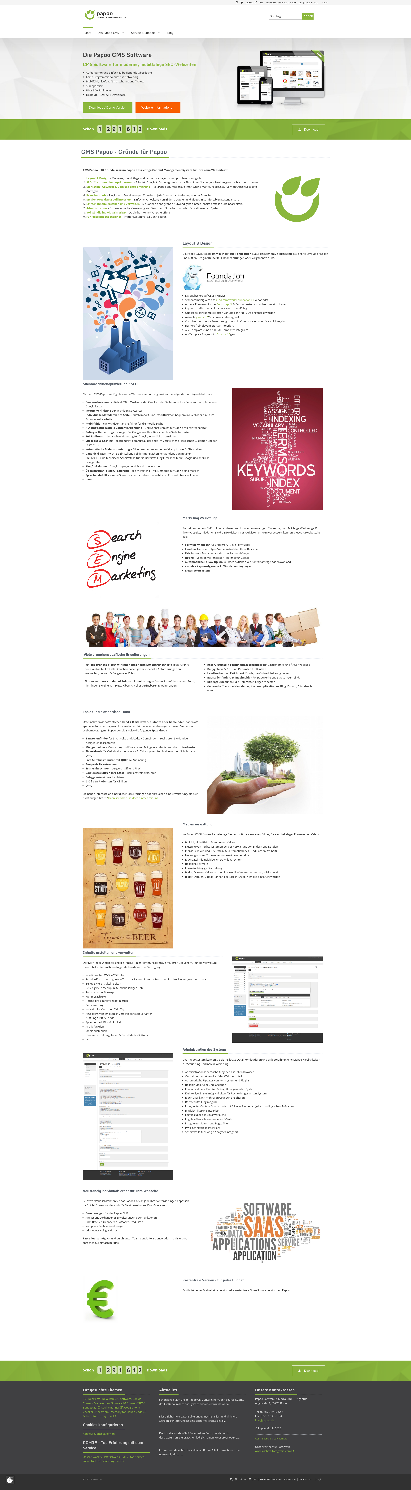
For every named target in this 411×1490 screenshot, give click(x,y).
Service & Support (143, 33)
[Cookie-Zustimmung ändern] (10, 1480)
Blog (170, 33)
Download (311, 129)
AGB (257, 1438)
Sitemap (266, 1438)
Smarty (221, 334)
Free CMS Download (277, 2)
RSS (261, 2)
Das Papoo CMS (108, 33)
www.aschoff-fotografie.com (273, 1451)
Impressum (296, 2)
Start (87, 33)
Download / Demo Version (108, 107)
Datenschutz (311, 2)
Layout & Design (97, 178)
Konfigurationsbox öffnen (99, 1433)
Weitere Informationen (157, 107)
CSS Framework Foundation (233, 300)
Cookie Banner (110, 1407)
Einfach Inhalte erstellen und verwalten (113, 204)
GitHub (249, 2)
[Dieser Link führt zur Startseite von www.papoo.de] (106, 14)
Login (325, 2)
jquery (200, 317)
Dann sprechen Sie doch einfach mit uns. (133, 798)
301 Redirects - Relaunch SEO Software (107, 1399)
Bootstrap (222, 304)
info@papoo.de (264, 1420)
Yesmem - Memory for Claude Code (119, 1412)
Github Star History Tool (98, 1416)
